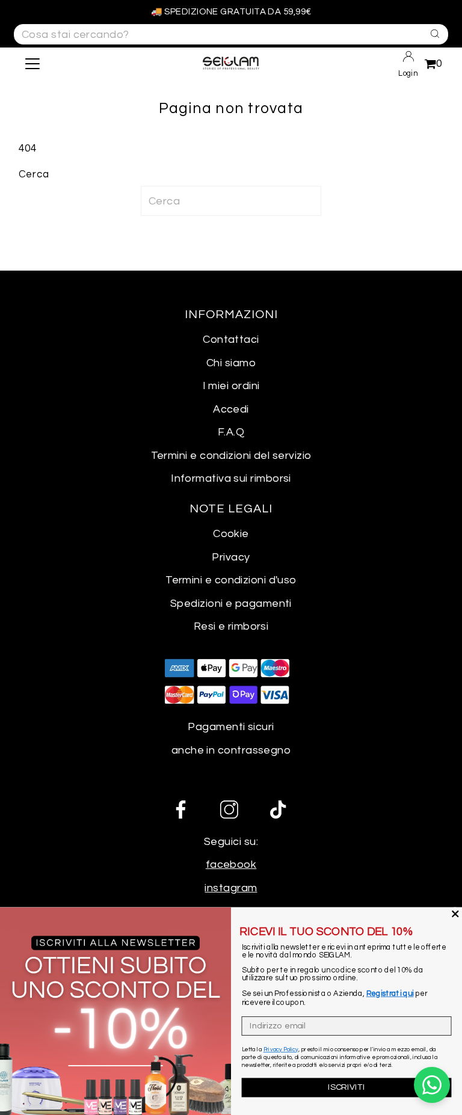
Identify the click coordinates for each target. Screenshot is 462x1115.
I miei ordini (231, 386)
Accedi (231, 409)
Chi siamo (231, 363)
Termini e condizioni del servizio (231, 455)
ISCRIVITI (346, 1087)
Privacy (231, 557)
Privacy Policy (280, 1049)
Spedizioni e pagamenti (231, 603)
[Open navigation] (68, 64)
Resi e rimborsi (231, 626)
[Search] (431, 33)
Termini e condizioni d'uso (231, 580)
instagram (231, 888)
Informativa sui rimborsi (231, 478)
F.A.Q (231, 432)
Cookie (231, 533)
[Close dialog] (455, 913)
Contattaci (231, 339)
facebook (231, 864)
